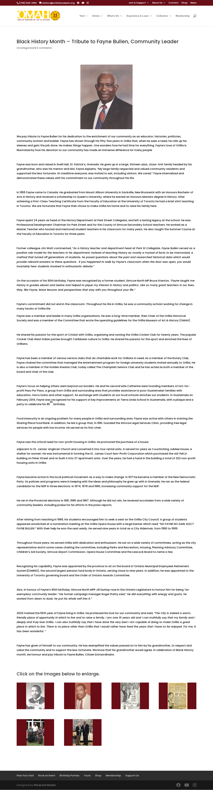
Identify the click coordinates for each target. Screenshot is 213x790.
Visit (82, 16)
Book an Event (46, 775)
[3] (35, 709)
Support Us (132, 775)
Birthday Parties (69, 775)
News (193, 3)
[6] (130, 709)
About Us (157, 3)
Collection (162, 16)
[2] (177, 709)
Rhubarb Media (45, 785)
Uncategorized (26, 48)
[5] (35, 746)
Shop (184, 3)
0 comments (44, 48)
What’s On (113, 16)
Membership (183, 16)
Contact (173, 3)
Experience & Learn (138, 16)
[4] (83, 709)
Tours (87, 775)
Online (96, 16)
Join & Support (137, 3)
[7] (83, 746)
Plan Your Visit (25, 775)
